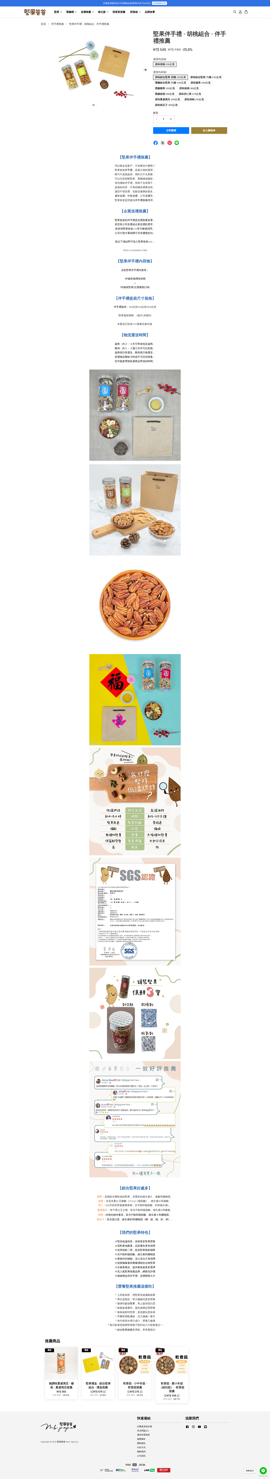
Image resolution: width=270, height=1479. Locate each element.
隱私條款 (141, 1443)
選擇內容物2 (160, 72)
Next (145, 69)
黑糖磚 (70, 12)
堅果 (56, 12)
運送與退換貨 (143, 1435)
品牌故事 (150, 12)
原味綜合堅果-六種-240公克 (205, 77)
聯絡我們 (141, 1451)
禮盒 (124, 1275)
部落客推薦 (119, 12)
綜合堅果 (130, 1303)
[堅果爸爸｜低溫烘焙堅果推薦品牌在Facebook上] (187, 1428)
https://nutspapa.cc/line (135, 250)
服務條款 (141, 1439)
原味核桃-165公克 (189, 88)
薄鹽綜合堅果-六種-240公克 (170, 82)
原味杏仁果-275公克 (190, 94)
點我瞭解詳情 (159, 3)
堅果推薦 (130, 1271)
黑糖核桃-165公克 (164, 94)
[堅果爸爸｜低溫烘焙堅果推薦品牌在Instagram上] (193, 1428)
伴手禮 (134, 1275)
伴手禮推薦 (57, 24)
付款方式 (141, 1447)
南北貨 (102, 12)
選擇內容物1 (159, 59)
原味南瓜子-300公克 (166, 105)
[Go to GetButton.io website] (263, 1476)
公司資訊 (141, 1456)
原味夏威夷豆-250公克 (167, 99)
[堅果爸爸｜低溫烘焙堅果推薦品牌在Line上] (205, 1428)
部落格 (134, 12)
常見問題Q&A (143, 1430)
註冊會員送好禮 (144, 1426)
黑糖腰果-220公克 (165, 88)
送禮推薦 (86, 12)
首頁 (43, 24)
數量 (155, 113)
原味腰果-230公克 (201, 82)
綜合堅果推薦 (124, 1329)
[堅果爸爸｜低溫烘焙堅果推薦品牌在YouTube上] (199, 1428)
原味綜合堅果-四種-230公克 (170, 77)
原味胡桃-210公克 (165, 64)
